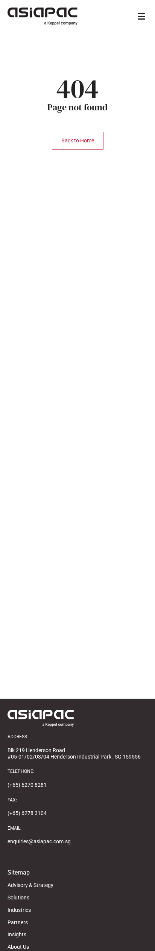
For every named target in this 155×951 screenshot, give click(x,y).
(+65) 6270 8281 (27, 785)
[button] (141, 16)
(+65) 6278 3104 (27, 813)
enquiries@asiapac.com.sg (39, 841)
